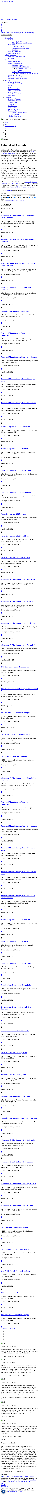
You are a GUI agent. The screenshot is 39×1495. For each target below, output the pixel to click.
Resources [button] (8, 97)
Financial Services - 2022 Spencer (14, 1053)
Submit (32, 195)
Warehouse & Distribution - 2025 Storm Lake (18, 645)
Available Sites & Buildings (20, 48)
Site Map (3, 1485)
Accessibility (4, 1486)
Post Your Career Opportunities (17, 78)
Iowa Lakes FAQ (17, 84)
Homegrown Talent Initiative (20, 67)
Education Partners (14, 75)
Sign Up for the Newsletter (9, 19)
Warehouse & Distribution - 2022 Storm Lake (18, 1206)
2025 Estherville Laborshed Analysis (15, 667)
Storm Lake (14, 183)
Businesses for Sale (14, 53)
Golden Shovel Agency (15, 1491)
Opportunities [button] (9, 38)
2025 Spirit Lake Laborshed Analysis (15, 734)
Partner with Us (16, 94)
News (10, 85)
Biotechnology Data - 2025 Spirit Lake (16, 470)
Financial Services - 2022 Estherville (15, 1031)
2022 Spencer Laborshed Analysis (14, 1293)
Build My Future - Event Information (27, 73)
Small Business (12, 102)
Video (5, 197)
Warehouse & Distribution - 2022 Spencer (17, 1162)
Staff (9, 87)
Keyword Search (6, 195)
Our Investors (12, 92)
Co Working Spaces (18, 41)
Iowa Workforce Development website (22, 187)
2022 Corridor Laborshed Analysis (14, 1227)
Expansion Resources (14, 101)
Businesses (15, 114)
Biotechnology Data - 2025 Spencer (14, 449)
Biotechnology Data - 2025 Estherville (15, 427)
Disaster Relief (12, 111)
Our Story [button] (8, 80)
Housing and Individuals (19, 112)
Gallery (3, 199)
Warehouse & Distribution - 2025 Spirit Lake (18, 623)
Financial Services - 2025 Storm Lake (15, 558)
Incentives (15, 50)
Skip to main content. (7, 1)
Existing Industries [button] (10, 55)
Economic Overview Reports (17, 56)
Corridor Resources (14, 109)
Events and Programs (14, 90)
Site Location (12, 44)
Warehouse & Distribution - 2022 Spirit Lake (18, 1184)
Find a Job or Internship (15, 77)
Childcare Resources (14, 116)
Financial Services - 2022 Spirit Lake (15, 1074)
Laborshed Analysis (14, 61)
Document (25, 197)
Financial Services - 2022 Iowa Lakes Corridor (19, 1118)
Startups (10, 39)
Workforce (11, 104)
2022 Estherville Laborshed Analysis (15, 1315)
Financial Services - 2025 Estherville (15, 311)
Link (32, 197)
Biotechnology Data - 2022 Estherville (15, 920)
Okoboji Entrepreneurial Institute (22, 43)
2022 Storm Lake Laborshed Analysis (15, 1249)
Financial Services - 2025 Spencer (14, 514)
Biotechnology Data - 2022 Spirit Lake (16, 963)
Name (8, 201)
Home (2, 1483)
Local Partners (12, 106)
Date (17, 201)
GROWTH (11, 58)
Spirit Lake (4, 183)
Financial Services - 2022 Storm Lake (15, 1096)
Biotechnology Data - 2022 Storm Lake (16, 985)
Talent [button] (6, 60)
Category (21, 201)
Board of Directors (14, 89)
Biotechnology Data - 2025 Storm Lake (16, 492)
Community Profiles (18, 46)
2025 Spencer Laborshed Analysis (14, 756)
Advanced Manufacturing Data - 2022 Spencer (19, 826)
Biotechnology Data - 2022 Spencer (14, 941)
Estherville (28, 182)
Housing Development (15, 51)
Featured (12, 201)
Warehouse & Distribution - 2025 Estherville (18, 579)
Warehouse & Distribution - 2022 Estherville (18, 1140)
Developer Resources (14, 99)
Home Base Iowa (17, 65)
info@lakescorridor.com (23, 1481)
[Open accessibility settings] (3, 1491)
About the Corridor (14, 82)
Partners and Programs (15, 63)
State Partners (12, 107)
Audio (17, 197)
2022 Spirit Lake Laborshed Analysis (15, 1271)
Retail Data (11, 95)
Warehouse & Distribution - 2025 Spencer (17, 601)
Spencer (34, 182)
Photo (11, 197)
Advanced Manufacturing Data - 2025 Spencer (19, 357)
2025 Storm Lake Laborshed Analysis (15, 713)
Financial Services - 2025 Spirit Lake (15, 536)
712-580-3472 (11, 1481)
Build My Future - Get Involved (21, 72)
